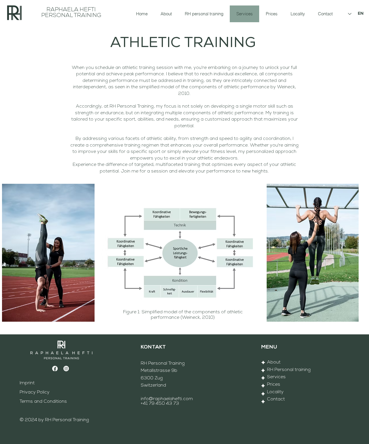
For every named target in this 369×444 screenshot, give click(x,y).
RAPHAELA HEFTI (71, 10)
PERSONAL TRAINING (71, 15)
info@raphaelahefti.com (167, 399)
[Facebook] (55, 368)
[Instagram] (66, 368)
